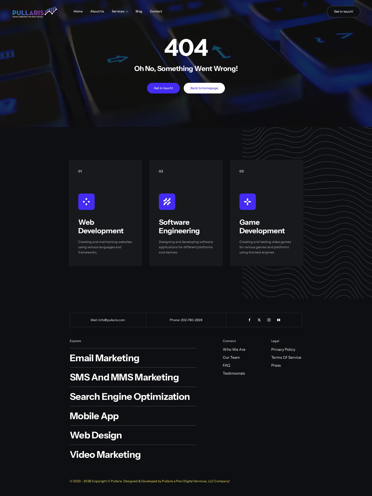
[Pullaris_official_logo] (35, 6)
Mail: (94, 320)
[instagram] (269, 320)
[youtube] (279, 320)
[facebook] (250, 320)
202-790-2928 (191, 320)
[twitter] (259, 320)
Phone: (175, 320)
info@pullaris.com (111, 320)
